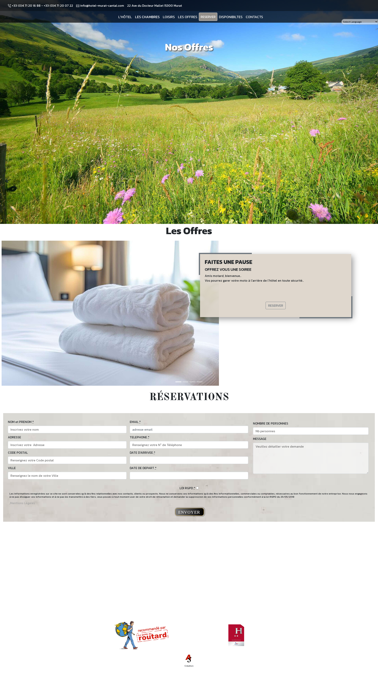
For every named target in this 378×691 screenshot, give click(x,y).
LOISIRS (169, 17)
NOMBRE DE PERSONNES (270, 423)
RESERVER (208, 16)
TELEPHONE (139, 437)
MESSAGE (259, 438)
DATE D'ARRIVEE (142, 452)
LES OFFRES (187, 17)
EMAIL (135, 421)
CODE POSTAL (18, 452)
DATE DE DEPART (143, 468)
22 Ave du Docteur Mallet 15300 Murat (154, 5)
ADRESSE (14, 437)
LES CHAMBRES (147, 17)
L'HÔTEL (125, 17)
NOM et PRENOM (21, 421)
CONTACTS (254, 17)
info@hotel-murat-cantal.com (101, 5)
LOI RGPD (187, 488)
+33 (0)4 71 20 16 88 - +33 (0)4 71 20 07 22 (42, 5)
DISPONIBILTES (231, 17)
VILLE (12, 468)
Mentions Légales (22, 503)
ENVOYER (189, 512)
